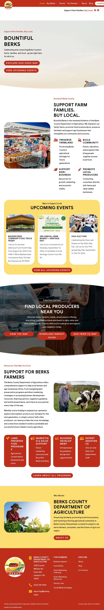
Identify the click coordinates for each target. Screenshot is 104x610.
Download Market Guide (52, 336)
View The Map (19, 334)
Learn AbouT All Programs (52, 475)
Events (62, 3)
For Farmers (72, 3)
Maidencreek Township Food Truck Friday (20, 238)
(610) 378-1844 (40, 585)
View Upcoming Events (21, 70)
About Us (62, 537)
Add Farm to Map (85, 334)
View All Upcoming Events (52, 270)
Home (42, 3)
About (84, 3)
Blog (91, 3)
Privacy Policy (83, 604)
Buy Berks (51, 3)
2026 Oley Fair (79, 236)
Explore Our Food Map (22, 63)
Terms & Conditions (94, 604)
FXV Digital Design (16, 607)
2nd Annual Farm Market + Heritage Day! (49, 238)
